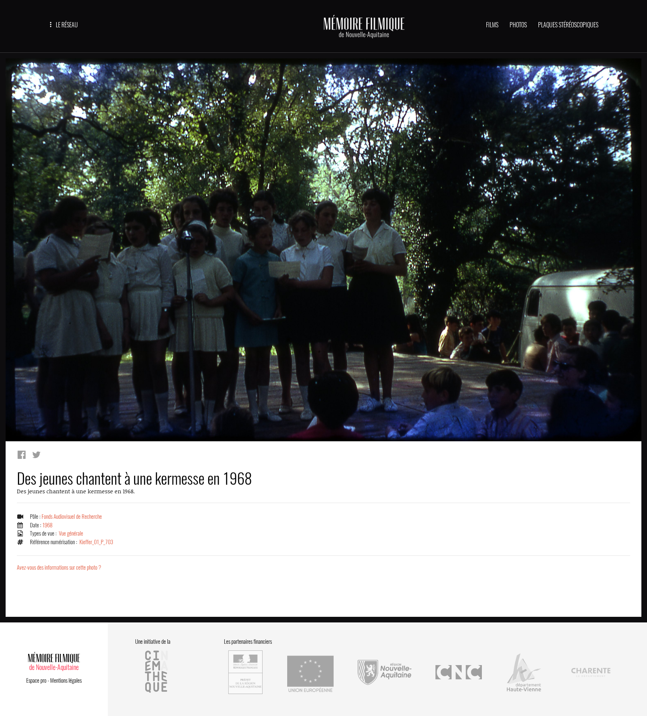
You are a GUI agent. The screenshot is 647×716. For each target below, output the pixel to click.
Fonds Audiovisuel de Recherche (72, 516)
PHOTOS (518, 25)
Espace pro (36, 680)
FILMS (492, 25)
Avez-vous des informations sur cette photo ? (59, 567)
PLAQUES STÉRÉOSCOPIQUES (568, 25)
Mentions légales (66, 680)
